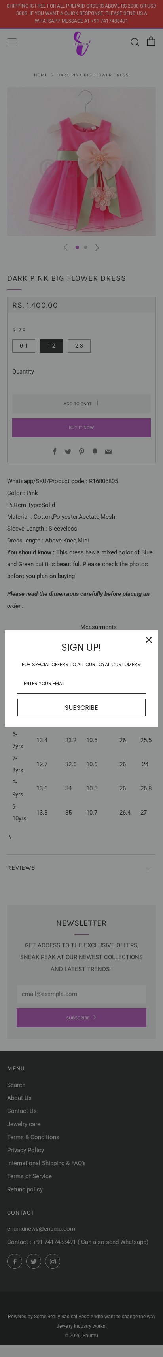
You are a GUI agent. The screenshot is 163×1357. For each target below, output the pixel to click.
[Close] (148, 639)
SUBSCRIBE (81, 707)
